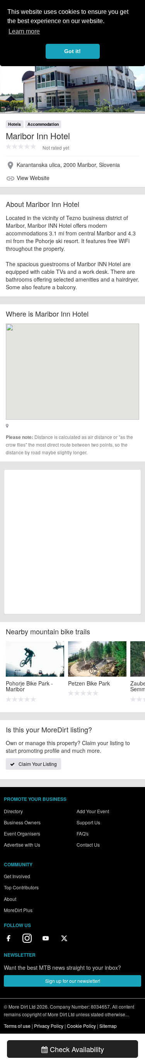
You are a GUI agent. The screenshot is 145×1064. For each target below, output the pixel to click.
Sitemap (108, 1025)
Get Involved (17, 876)
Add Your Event (93, 811)
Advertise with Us (22, 844)
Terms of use (17, 1025)
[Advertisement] (72, 542)
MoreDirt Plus (18, 910)
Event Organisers (22, 833)
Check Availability (76, 1049)
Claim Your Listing (38, 763)
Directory (13, 811)
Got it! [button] (72, 51)
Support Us (88, 822)
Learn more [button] (24, 31)
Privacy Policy (48, 1025)
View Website (33, 178)
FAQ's (83, 833)
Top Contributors (21, 887)
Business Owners (22, 822)
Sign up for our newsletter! (72, 980)
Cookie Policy (81, 1025)
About (10, 899)
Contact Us (88, 844)
